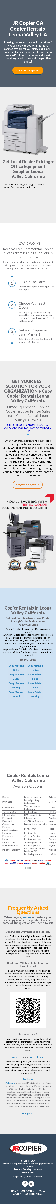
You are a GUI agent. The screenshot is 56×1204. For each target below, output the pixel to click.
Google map (28, 1113)
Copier (14, 1057)
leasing (27, 917)
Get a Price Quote (28, 70)
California (28, 1078)
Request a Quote (27, 484)
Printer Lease (36, 1057)
